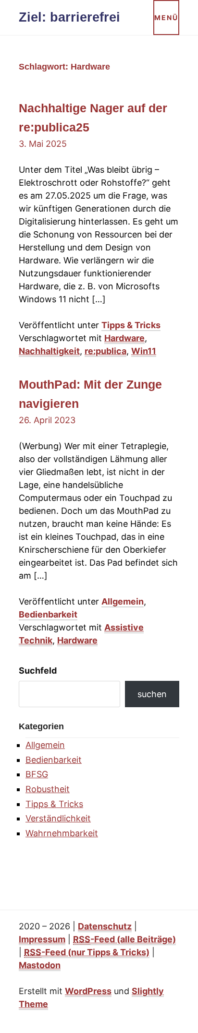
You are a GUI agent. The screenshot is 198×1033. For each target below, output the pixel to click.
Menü (166, 17)
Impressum (42, 939)
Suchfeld (38, 670)
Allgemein (122, 601)
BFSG (36, 774)
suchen (152, 694)
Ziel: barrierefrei (69, 17)
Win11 (143, 351)
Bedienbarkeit (48, 614)
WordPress (88, 991)
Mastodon (40, 965)
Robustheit (47, 789)
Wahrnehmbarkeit (61, 833)
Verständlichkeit (58, 818)
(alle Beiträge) (124, 939)
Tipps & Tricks (131, 325)
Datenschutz (105, 926)
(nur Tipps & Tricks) (86, 952)
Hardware (124, 338)
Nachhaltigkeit (49, 351)
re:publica (105, 351)
